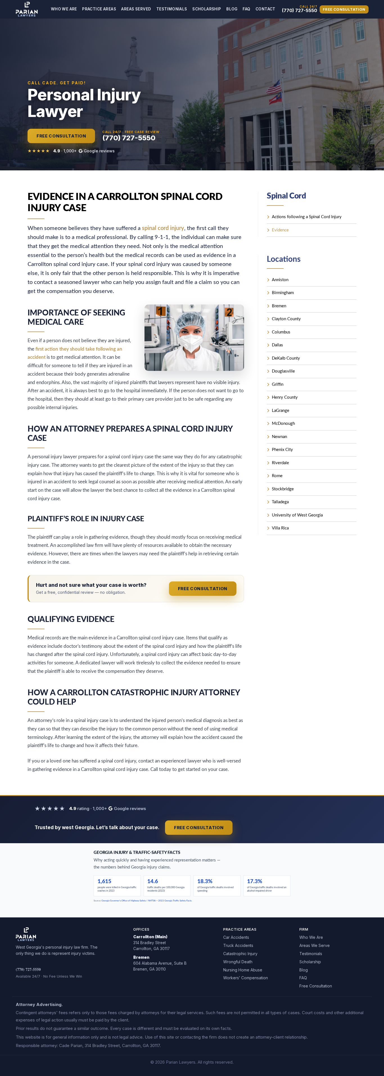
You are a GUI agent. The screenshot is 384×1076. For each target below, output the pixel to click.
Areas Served (136, 9)
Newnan (279, 437)
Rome (277, 476)
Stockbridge (283, 489)
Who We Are (64, 9)
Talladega (280, 502)
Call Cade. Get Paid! (57, 83)
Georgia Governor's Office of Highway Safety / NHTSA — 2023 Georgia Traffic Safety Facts (146, 901)
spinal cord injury (163, 228)
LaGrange (280, 411)
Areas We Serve (314, 945)
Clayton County (286, 319)
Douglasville (283, 371)
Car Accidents (236, 937)
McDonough (283, 423)
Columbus (281, 332)
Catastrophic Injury (240, 953)
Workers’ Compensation (245, 977)
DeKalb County (286, 358)
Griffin (277, 384)
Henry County (285, 397)
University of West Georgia (297, 515)
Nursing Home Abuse (242, 969)
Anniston (280, 280)
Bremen (279, 306)
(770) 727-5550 (28, 969)
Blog (232, 9)
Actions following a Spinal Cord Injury (307, 217)
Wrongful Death (237, 961)
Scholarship (206, 9)
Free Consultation (344, 9)
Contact (265, 9)
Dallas (277, 345)
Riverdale (280, 463)
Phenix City (282, 450)
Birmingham (283, 293)
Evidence (280, 230)
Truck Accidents (238, 945)
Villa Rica (280, 528)
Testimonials (171, 9)
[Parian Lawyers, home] (27, 9)
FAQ (246, 9)
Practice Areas (99, 9)
